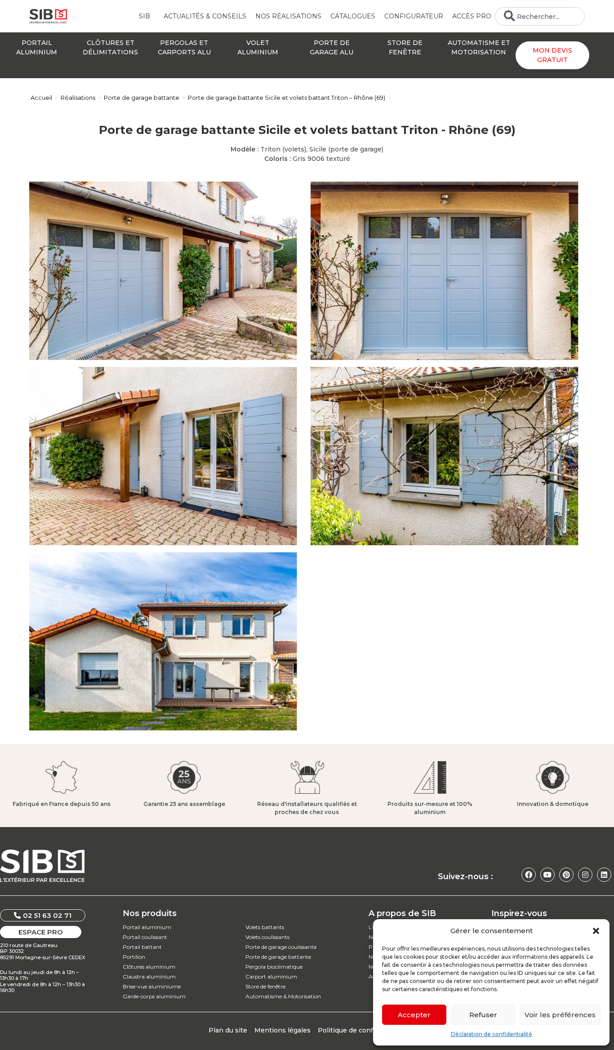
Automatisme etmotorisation (479, 47)
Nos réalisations (288, 16)
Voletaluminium (257, 47)
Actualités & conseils (205, 16)
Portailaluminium (36, 47)
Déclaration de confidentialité (491, 1034)
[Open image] (163, 271)
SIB (144, 16)
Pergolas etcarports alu (184, 47)
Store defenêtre (405, 47)
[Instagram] (585, 875)
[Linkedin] (604, 875)
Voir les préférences (560, 1014)
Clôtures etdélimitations (110, 47)
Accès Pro (471, 16)
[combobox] (540, 16)
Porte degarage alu (331, 47)
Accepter (414, 1014)
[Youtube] (547, 875)
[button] (596, 930)
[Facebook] (528, 875)
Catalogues (352, 16)
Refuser (483, 1014)
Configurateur (413, 16)
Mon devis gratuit (552, 55)
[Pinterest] (566, 875)
